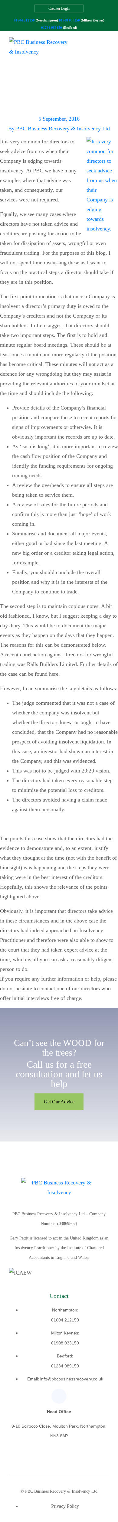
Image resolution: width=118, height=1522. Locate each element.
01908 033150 (69, 20)
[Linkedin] (59, 1396)
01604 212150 (24, 20)
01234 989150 (51, 27)
